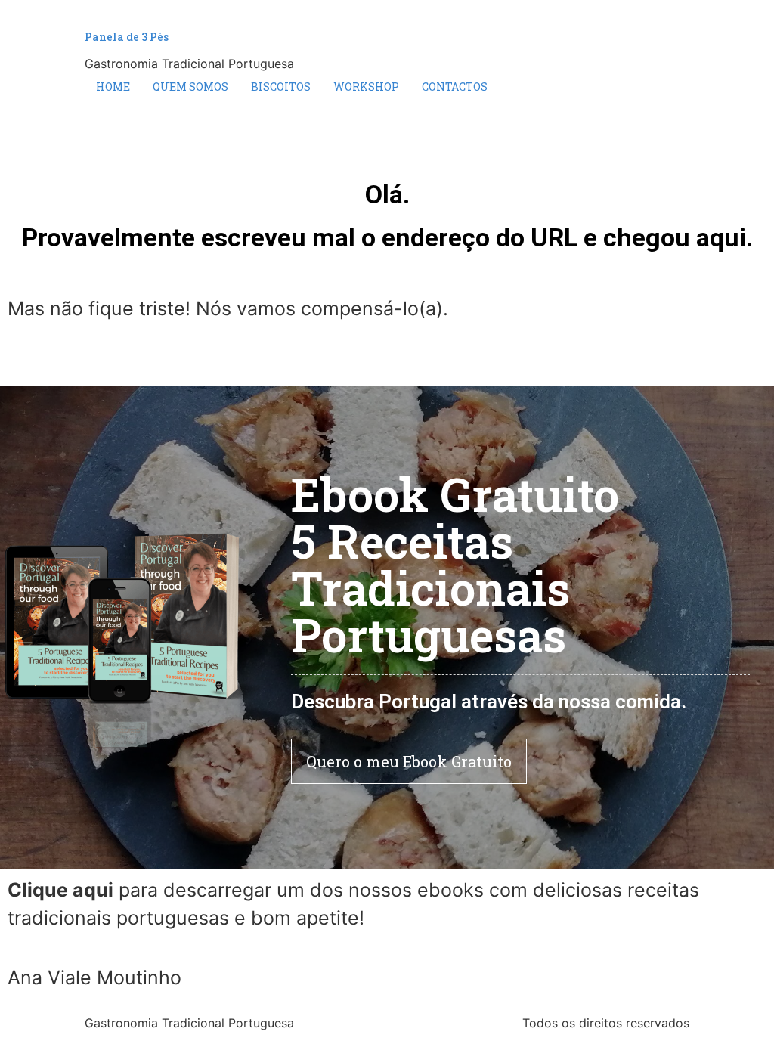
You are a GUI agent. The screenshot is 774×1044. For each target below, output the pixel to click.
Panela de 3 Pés (127, 36)
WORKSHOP (366, 86)
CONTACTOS (455, 86)
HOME (113, 86)
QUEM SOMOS (190, 86)
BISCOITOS (281, 86)
